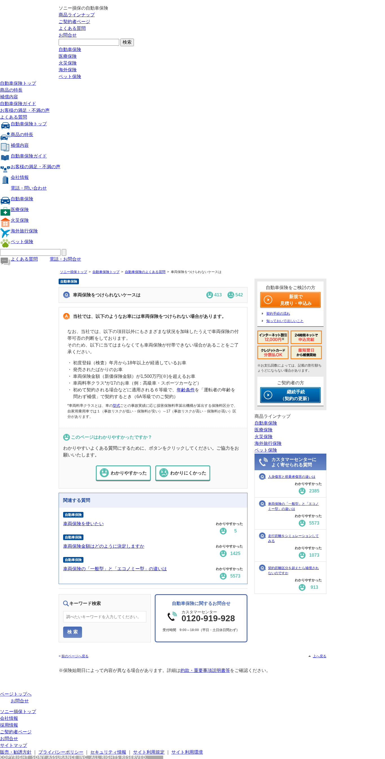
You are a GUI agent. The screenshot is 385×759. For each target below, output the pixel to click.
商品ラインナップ (77, 14)
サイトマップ (13, 745)
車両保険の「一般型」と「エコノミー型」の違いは (115, 568)
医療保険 (68, 56)
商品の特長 (11, 90)
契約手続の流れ (278, 314)
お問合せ (68, 35)
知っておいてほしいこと (285, 321)
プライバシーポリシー (60, 752)
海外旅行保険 (24, 230)
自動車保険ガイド (18, 103)
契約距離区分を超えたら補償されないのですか (293, 570)
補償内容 (9, 96)
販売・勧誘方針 (16, 752)
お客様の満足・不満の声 (25, 110)
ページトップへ (16, 694)
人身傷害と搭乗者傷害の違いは (291, 477)
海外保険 (68, 69)
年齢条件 (186, 389)
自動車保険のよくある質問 (145, 272)
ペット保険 (70, 76)
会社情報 (20, 177)
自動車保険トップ (18, 83)
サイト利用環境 (187, 752)
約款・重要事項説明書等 (205, 670)
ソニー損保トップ (73, 272)
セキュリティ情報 (108, 752)
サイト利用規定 (149, 752)
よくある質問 (72, 28)
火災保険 (68, 63)
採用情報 (9, 725)
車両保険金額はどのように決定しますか (103, 546)
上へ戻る (319, 656)
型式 (116, 405)
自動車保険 (70, 49)
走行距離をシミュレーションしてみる (293, 538)
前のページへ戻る (74, 656)
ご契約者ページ (74, 21)
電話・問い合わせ (29, 188)
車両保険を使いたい (83, 523)
